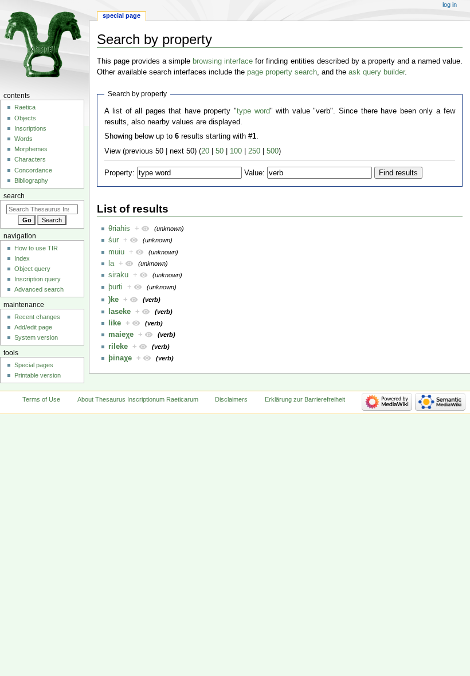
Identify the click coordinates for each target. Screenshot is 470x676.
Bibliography (31, 180)
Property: (119, 173)
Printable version (37, 375)
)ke (113, 300)
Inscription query (37, 279)
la (111, 264)
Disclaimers (231, 399)
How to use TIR (36, 248)
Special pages (33, 364)
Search (14, 195)
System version (36, 337)
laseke (119, 312)
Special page (121, 15)
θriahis (119, 229)
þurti (115, 287)
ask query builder (376, 72)
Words (23, 138)
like (114, 323)
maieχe (121, 335)
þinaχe (120, 358)
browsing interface (223, 61)
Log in (449, 4)
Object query (32, 268)
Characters (30, 159)
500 (273, 151)
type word (253, 111)
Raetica (25, 107)
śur (113, 240)
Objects (25, 118)
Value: (254, 173)
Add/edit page (33, 327)
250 (254, 151)
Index (22, 258)
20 (205, 151)
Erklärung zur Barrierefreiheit (305, 399)
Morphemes (31, 149)
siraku (118, 275)
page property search (282, 72)
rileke (118, 347)
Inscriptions (30, 128)
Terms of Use (41, 399)
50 (220, 151)
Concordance (33, 170)
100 (236, 151)
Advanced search (39, 289)
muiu (116, 252)
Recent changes (37, 316)
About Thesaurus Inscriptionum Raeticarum (137, 399)
